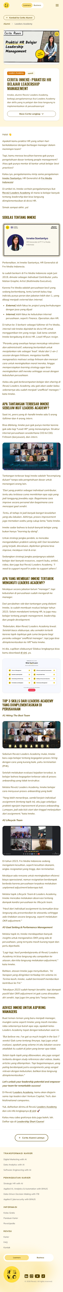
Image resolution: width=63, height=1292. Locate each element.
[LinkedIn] (26, 1276)
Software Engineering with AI (17, 1170)
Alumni (7, 23)
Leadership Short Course (30, 1121)
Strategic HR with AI (13, 1183)
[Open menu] (57, 5)
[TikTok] (43, 1276)
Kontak (7, 1247)
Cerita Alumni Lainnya (33, 1137)
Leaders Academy (23, 1092)
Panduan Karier (11, 1218)
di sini (24, 652)
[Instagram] (31, 1276)
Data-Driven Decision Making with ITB (21, 1194)
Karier (6, 1237)
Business (40, 1257)
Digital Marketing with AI (15, 1159)
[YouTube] (37, 1276)
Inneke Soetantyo (11, 178)
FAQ (6, 1242)
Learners (17, 1257)
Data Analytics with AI (14, 1164)
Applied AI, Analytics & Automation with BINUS (26, 1188)
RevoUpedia (9, 1223)
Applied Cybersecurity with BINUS (20, 1199)
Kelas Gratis (9, 1212)
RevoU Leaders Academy (16, 192)
